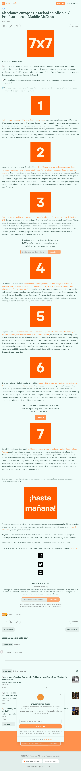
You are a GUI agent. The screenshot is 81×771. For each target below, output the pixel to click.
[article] (40, 682)
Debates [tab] (23, 671)
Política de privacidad (54, 733)
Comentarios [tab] (7, 645)
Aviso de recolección (53, 756)
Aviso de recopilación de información (33, 733)
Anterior (9, 629)
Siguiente (71, 629)
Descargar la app (51, 761)
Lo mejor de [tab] (7, 671)
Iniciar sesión (72, 3)
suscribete (73, 548)
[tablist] (11, 645)
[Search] (77, 671)
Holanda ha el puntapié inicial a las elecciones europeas (23, 120)
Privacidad (33, 756)
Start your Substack (33, 761)
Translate (6, 9)
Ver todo (6, 724)
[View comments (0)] (11, 26)
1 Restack (18, 614)
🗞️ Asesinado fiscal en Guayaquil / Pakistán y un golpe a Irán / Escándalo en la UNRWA (34, 678)
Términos (41, 756)
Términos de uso (40, 731)
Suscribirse (60, 3)
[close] (60, 694)
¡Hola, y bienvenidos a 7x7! (11, 682)
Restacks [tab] (17, 645)
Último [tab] (15, 671)
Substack (30, 766)
